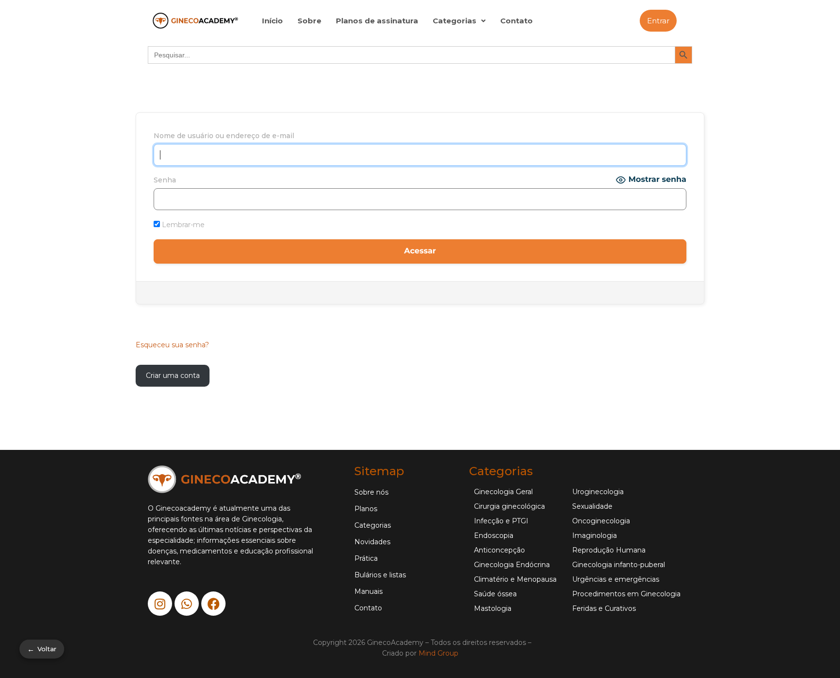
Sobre (309, 20)
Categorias (454, 20)
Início (272, 20)
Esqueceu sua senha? (172, 344)
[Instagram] (160, 603)
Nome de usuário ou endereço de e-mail (224, 135)
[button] (459, 21)
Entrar (658, 20)
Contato (516, 20)
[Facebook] (213, 603)
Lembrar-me (182, 224)
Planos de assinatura (377, 20)
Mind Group (438, 653)
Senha (165, 180)
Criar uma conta (173, 375)
